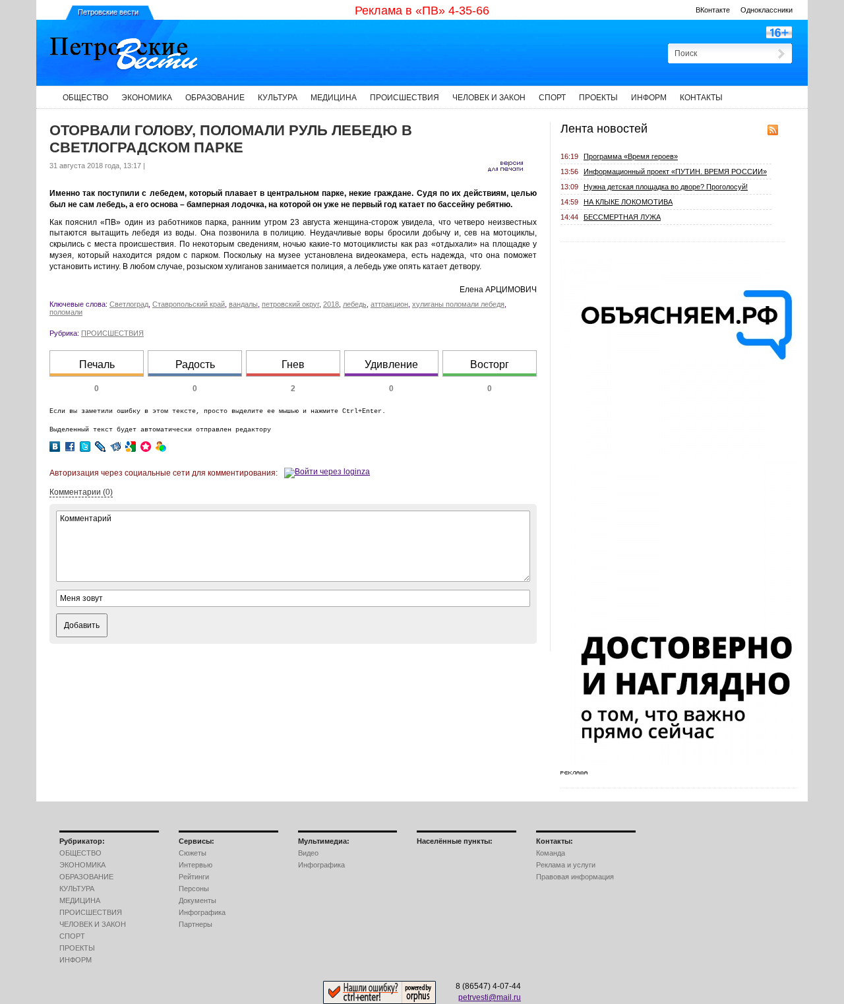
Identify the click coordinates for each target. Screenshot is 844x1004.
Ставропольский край (188, 304)
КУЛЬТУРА (277, 97)
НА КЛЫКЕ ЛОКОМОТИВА (628, 202)
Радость (195, 364)
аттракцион (389, 304)
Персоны (194, 889)
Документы (197, 900)
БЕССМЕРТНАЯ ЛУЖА (622, 217)
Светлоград (128, 304)
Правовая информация (575, 877)
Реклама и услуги (565, 865)
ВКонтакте (713, 10)
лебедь (355, 304)
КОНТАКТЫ (701, 97)
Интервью (195, 865)
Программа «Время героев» (631, 156)
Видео (308, 853)
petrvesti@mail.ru (489, 997)
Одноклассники (766, 10)
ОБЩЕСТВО (85, 97)
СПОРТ (552, 97)
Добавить (82, 625)
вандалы (243, 304)
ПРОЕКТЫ (598, 97)
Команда (550, 853)
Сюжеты (192, 853)
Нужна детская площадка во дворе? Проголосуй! (666, 187)
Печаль (97, 364)
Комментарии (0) (81, 492)
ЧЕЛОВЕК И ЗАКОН (489, 97)
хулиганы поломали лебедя (458, 304)
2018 (331, 304)
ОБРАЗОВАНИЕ (215, 97)
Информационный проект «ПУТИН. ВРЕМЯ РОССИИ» (675, 171)
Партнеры (195, 924)
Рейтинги (194, 877)
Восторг (489, 364)
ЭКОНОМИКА (146, 97)
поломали (65, 312)
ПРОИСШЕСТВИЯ (404, 97)
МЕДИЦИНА (334, 97)
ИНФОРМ (649, 97)
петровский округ (290, 304)
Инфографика (202, 912)
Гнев (293, 364)
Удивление (391, 364)
